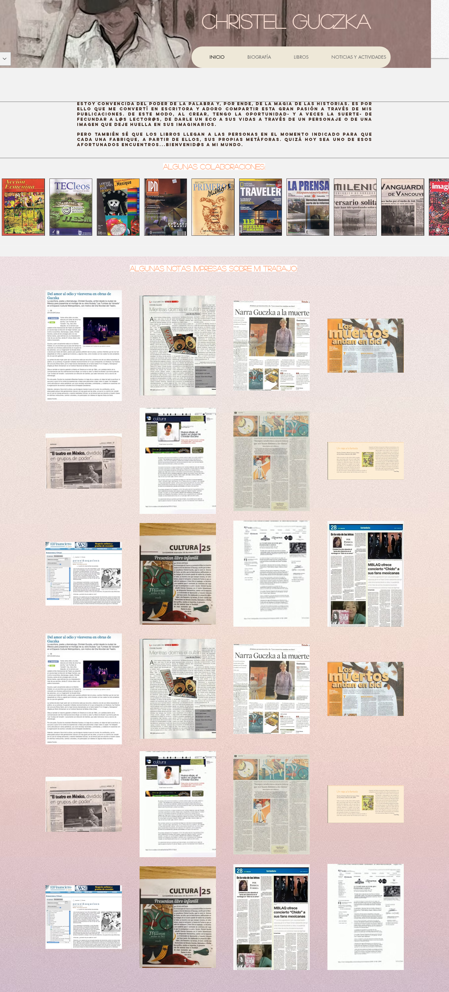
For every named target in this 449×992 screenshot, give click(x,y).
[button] (23, 207)
